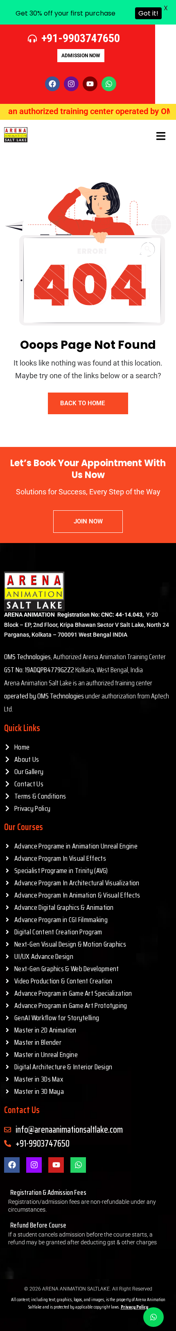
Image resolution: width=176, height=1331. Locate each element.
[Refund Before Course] (88, 1233)
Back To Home (82, 403)
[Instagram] (34, 1165)
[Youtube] (56, 1165)
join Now (88, 521)
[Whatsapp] (109, 83)
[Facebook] (12, 1165)
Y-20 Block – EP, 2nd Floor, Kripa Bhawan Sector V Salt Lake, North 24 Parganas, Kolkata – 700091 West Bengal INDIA (86, 624)
